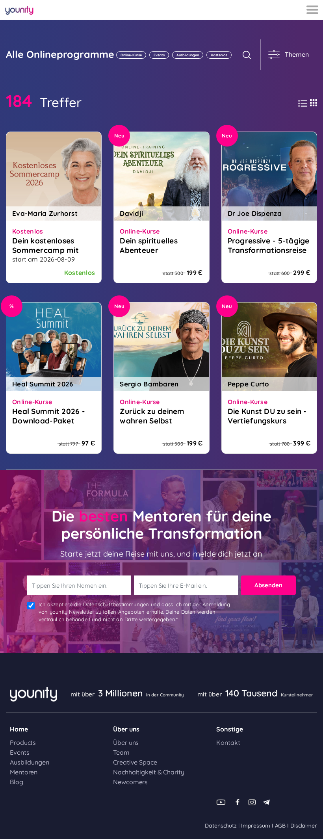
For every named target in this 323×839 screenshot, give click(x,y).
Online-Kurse (131, 55)
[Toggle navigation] (312, 10)
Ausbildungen (187, 55)
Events (159, 55)
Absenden (268, 585)
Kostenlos (219, 55)
